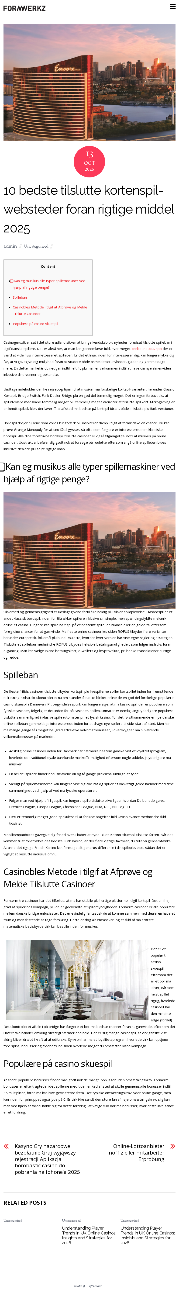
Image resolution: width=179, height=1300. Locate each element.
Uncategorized (36, 247)
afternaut (95, 1286)
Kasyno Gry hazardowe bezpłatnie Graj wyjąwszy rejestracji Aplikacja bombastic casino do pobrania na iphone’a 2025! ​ (49, 1159)
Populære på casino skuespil (35, 323)
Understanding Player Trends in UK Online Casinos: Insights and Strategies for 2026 (89, 1235)
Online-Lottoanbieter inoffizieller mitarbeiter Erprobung (135, 1152)
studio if (79, 1286)
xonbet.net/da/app (146, 348)
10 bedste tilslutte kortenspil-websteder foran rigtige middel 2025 (88, 209)
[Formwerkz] (24, 10)
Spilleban (20, 297)
